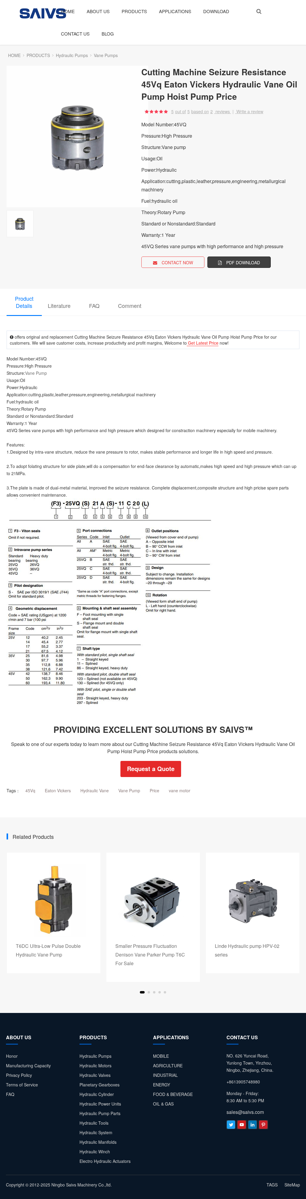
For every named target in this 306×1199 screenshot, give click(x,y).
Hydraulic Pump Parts (99, 1113)
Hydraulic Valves (95, 1075)
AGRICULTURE (168, 1065)
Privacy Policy (19, 1075)
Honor (12, 1056)
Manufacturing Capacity (28, 1065)
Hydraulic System (95, 1132)
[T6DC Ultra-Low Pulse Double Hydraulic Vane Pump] (53, 899)
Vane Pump (36, 373)
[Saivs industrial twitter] (231, 1126)
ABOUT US (98, 11)
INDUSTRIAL (165, 1075)
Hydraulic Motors (95, 1065)
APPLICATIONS (175, 11)
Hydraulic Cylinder (96, 1094)
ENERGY (161, 1085)
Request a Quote (151, 768)
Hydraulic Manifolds (98, 1142)
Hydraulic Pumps (72, 55)
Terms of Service (22, 1085)
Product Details (24, 301)
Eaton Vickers (58, 790)
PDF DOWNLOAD (243, 262)
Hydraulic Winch (94, 1152)
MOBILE (161, 1056)
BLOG (108, 33)
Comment (129, 305)
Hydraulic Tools (93, 1123)
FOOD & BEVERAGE (173, 1094)
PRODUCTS (134, 11)
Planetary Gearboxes (99, 1085)
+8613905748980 (243, 1082)
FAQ (94, 305)
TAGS (272, 1185)
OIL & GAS (163, 1104)
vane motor (179, 790)
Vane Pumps (106, 55)
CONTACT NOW (177, 262)
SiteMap (292, 1185)
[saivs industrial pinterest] (263, 1126)
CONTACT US (75, 33)
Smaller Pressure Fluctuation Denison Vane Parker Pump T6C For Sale (150, 954)
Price (154, 790)
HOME (68, 11)
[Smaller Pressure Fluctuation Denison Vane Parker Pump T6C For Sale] (153, 899)
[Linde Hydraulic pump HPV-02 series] (252, 899)
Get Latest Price (202, 343)
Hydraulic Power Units (100, 1104)
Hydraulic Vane (94, 790)
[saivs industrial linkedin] (252, 1126)
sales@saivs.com (245, 1112)
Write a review (249, 111)
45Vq (30, 790)
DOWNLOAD (216, 11)
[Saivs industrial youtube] (242, 1126)
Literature (59, 305)
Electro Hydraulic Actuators (105, 1161)
